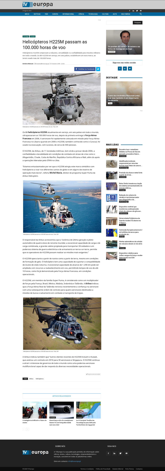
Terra (110, 103)
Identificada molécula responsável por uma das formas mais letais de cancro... (130, 163)
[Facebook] (129, 10)
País (46, 14)
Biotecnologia (124, 167)
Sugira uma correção (93, 374)
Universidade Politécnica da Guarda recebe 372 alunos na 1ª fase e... (130, 220)
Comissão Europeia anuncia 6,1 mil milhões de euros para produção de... (130, 232)
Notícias (37, 14)
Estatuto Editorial (117, 469)
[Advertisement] (62, 26)
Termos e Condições (87, 469)
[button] (140, 14)
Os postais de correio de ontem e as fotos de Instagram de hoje (124, 47)
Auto (115, 14)
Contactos (139, 469)
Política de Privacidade (103, 469)
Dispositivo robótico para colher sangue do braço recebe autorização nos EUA (130, 255)
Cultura (105, 14)
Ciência (81, 14)
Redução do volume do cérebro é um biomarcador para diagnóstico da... (129, 197)
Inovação (32, 36)
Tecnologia (93, 14)
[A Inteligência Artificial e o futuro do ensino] (35, 410)
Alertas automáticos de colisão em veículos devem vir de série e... (130, 244)
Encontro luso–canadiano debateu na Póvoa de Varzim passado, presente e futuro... (129, 152)
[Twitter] (137, 10)
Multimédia (125, 14)
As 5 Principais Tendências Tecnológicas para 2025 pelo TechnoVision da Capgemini (86, 423)
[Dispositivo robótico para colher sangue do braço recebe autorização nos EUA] (111, 256)
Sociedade (112, 51)
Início (27, 14)
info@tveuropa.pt (74, 461)
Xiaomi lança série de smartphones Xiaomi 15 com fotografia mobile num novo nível (61, 423)
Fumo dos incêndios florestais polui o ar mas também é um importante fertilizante (124, 98)
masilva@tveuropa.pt (42, 63)
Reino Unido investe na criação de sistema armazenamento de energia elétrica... (130, 186)
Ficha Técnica (129, 469)
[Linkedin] (133, 10)
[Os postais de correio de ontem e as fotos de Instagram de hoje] (124, 42)
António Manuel (28, 63)
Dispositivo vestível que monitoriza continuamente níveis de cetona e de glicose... (130, 209)
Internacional (68, 14)
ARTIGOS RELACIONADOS (61, 396)
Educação (122, 225)
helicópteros (40, 379)
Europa (55, 14)
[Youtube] (140, 10)
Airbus (31, 379)
